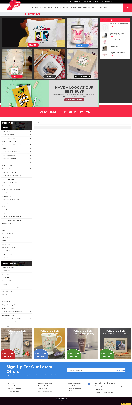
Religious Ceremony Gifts (9, 305)
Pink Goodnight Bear (116, 40)
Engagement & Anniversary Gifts (11, 287)
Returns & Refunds (14, 388)
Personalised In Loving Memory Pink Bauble (119, 24)
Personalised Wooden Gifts (9, 141)
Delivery (96, 1)
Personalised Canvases (8, 186)
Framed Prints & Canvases (9, 247)
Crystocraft (5, 257)
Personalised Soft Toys (8, 169)
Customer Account (74, 383)
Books (3, 227)
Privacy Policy (43, 388)
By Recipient (60, 7)
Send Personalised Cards (74, 390)
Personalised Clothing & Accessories (11, 175)
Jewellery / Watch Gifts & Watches (11, 216)
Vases (3, 230)
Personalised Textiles (7, 131)
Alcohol (4, 240)
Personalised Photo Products (10, 172)
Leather (4, 148)
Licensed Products (7, 251)
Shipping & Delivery (45, 383)
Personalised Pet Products (9, 182)
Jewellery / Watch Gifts (8, 203)
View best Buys (74, 99)
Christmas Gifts (36, 7)
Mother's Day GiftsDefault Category (12, 311)
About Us (11, 383)
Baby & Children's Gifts (8, 267)
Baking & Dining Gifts (7, 223)
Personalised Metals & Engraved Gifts (12, 145)
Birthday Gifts (5, 284)
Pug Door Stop (114, 46)
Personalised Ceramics (8, 134)
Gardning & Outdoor (7, 196)
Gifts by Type (71, 7)
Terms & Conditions (45, 386)
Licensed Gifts (102, 7)
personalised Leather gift (9, 192)
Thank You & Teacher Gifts (9, 298)
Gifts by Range (6, 326)
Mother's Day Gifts (7, 291)
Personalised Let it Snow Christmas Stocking (117, 34)
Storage (4, 206)
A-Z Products (107, 1)
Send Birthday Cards (45, 391)
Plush (3, 213)
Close (129, 403)
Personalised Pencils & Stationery (11, 151)
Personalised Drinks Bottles (9, 179)
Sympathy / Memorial (8, 308)
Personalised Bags (7, 165)
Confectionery (6, 244)
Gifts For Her (5, 274)
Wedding (4, 294)
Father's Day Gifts (6, 281)
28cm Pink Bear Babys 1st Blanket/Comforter (117, 53)
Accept (124, 403)
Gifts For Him (5, 277)
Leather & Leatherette (8, 254)
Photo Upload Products (8, 233)
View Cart (71, 386)
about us (77, 1)
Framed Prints (6, 237)
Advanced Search (14, 391)
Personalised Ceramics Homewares (11, 189)
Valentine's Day (6, 301)
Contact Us (87, 1)
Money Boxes (5, 210)
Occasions (48, 7)
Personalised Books (86, 7)
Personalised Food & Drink (9, 158)
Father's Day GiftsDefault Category (11, 318)
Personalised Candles (8, 162)
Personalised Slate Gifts (8, 155)
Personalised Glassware (8, 138)
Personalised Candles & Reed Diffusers (12, 220)
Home (69, 1)
